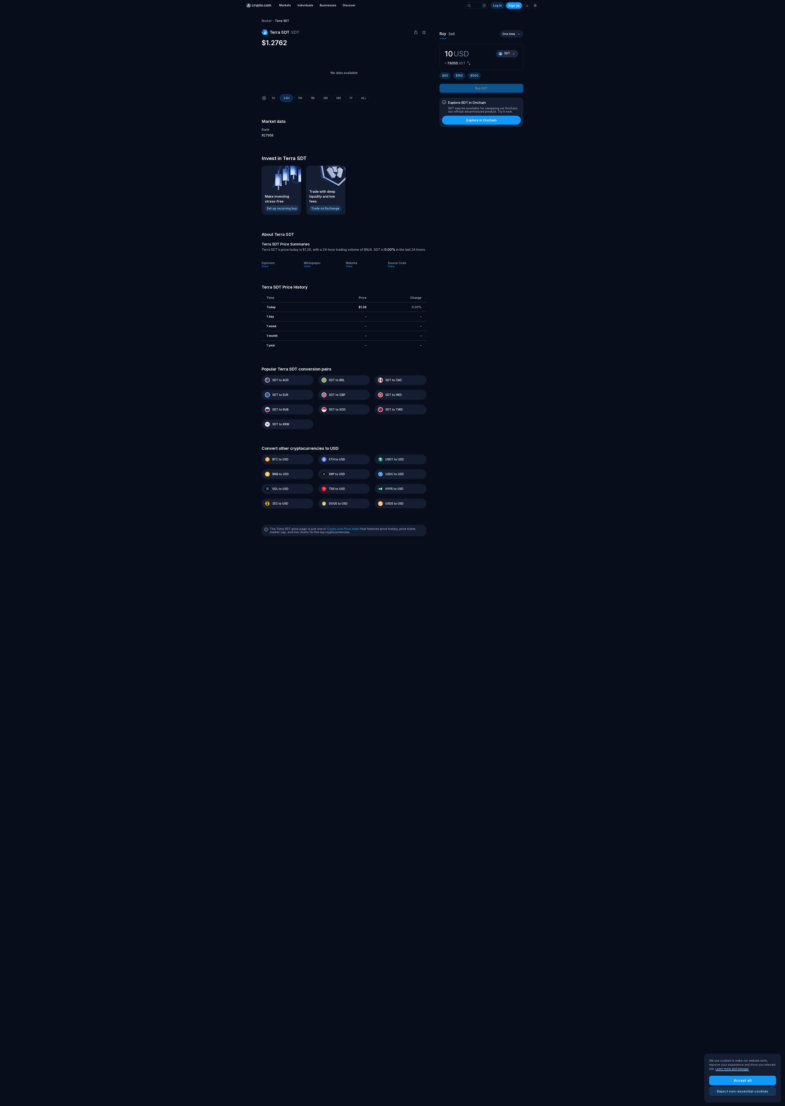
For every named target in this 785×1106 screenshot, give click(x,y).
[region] (742, 1078)
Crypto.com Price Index (343, 529)
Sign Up (514, 5)
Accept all (743, 1080)
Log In (497, 5)
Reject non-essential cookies (742, 1091)
